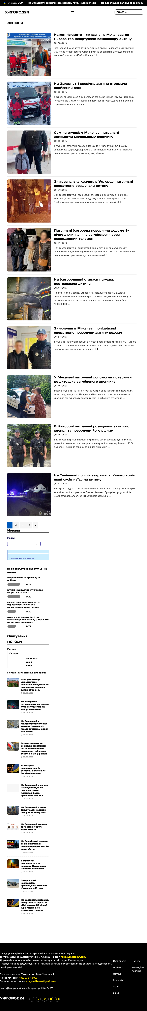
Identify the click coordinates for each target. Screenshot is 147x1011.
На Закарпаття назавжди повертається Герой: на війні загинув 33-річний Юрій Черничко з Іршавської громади (35, 905)
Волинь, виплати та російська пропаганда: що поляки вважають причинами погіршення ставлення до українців (34, 748)
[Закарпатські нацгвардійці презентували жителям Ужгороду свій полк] (13, 885)
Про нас (136, 961)
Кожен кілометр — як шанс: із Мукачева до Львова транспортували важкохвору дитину (93, 37)
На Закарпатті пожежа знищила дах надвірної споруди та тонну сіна (33, 810)
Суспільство (119, 961)
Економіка (118, 980)
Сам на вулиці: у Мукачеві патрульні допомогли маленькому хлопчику (86, 135)
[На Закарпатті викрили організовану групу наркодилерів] (13, 829)
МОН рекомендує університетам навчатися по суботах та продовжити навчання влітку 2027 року (35, 684)
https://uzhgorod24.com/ (73, 956)
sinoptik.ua (40, 672)
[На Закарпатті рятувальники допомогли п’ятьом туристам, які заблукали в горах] (13, 707)
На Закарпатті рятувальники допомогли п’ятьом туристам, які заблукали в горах (35, 705)
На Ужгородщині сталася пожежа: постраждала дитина (84, 281)
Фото (116, 986)
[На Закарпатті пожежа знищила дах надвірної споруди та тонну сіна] (13, 812)
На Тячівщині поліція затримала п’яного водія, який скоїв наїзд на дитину (95, 477)
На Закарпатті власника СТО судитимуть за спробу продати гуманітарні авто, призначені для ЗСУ (34, 790)
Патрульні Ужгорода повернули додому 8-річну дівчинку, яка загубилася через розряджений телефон (91, 234)
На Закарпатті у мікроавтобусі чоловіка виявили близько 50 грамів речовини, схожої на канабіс (34, 726)
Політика (117, 967)
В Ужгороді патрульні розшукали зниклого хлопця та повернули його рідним (91, 428)
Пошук (11, 538)
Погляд (117, 973)
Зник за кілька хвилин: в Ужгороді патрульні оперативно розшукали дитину (93, 183)
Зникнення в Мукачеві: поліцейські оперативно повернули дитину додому (88, 330)
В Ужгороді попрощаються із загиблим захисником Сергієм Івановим (33, 769)
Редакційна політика (138, 969)
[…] (95, 55)
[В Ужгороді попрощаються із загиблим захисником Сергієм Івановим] (13, 771)
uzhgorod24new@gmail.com (41, 981)
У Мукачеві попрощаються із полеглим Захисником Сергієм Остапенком (33, 864)
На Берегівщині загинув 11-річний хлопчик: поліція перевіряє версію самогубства (35, 845)
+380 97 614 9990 (28, 977)
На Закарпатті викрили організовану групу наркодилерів (38, 2)
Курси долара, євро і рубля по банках (21, 558)
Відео (116, 992)
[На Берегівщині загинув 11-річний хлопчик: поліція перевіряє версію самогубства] (13, 846)
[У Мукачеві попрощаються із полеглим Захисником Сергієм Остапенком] (13, 866)
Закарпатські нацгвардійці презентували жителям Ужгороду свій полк (34, 884)
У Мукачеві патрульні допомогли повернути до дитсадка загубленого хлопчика (93, 379)
